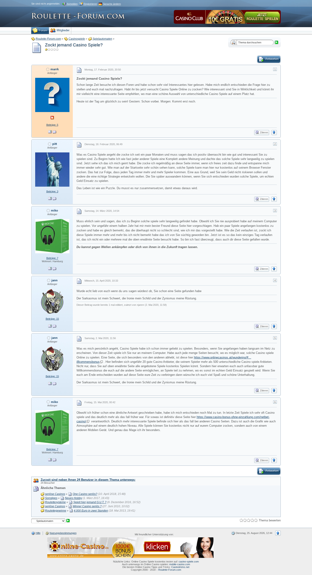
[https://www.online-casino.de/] (130, 547)
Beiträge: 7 (52, 258)
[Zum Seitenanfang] (274, 132)
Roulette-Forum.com (169, 569)
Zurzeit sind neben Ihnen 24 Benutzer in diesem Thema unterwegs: (88, 479)
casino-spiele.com (189, 561)
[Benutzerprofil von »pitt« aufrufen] (52, 169)
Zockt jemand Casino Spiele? (74, 44)
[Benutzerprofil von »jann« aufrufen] (52, 301)
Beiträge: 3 (52, 191)
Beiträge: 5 (52, 124)
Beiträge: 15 (52, 318)
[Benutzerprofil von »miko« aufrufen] (52, 236)
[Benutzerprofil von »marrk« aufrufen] (52, 94)
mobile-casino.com (179, 564)
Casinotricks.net (180, 567)
